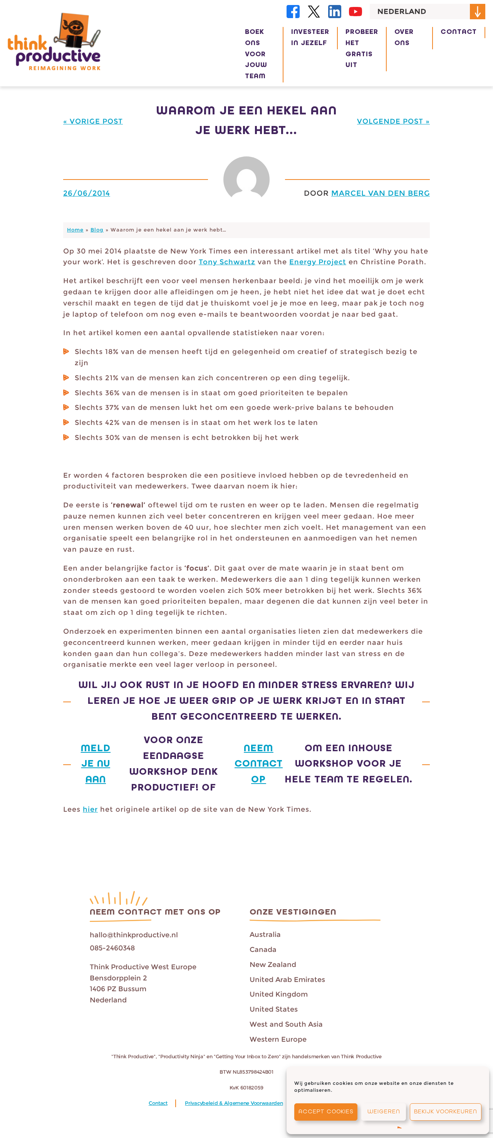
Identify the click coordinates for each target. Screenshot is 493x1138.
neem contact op (259, 764)
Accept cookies (325, 1112)
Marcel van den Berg (380, 193)
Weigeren (383, 1112)
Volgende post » (393, 121)
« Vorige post (93, 121)
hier (90, 809)
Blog (97, 230)
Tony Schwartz (227, 262)
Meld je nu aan (96, 764)
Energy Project (317, 262)
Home (75, 230)
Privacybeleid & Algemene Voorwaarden (234, 1103)
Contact (158, 1103)
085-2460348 (112, 948)
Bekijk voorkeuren (445, 1112)
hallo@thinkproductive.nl (134, 935)
